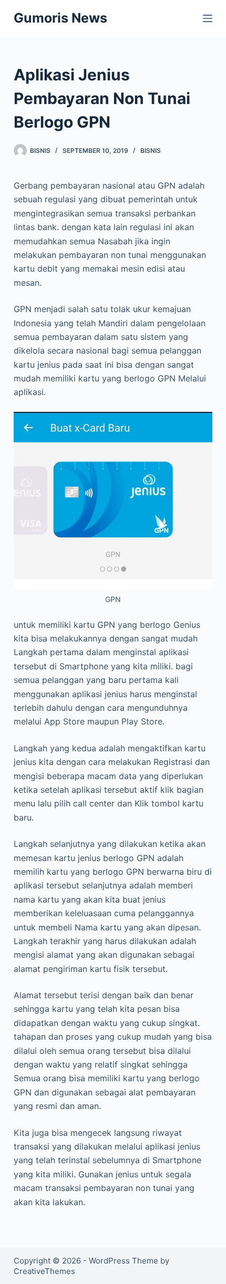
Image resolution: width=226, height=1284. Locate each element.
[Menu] (207, 18)
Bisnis (150, 150)
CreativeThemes (44, 1271)
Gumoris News (60, 18)
